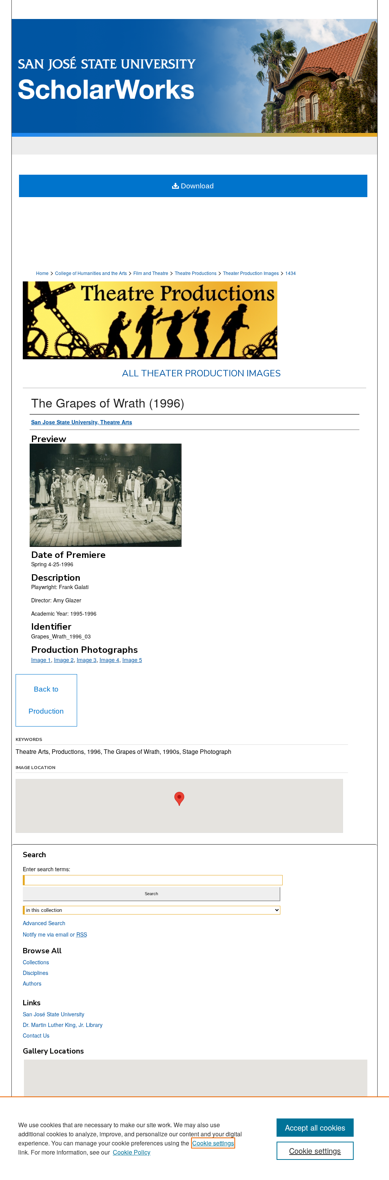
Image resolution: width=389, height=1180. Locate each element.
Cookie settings (213, 1143)
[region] (194, 1138)
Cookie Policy (131, 1152)
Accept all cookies (315, 1127)
